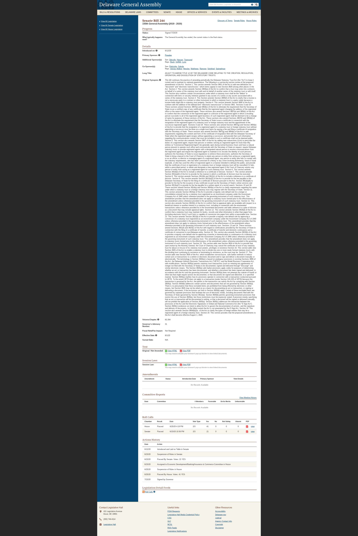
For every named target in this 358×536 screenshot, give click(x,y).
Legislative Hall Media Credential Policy (184, 515)
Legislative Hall (109, 524)
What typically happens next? (152, 38)
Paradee (168, 55)
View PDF (186, 351)
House (179, 12)
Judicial (218, 518)
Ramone (203, 69)
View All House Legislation (111, 29)
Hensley (186, 69)
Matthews (195, 69)
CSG (169, 518)
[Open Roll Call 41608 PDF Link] (248, 426)
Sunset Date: (147, 340)
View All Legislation (109, 21)
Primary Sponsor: (150, 55)
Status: (145, 33)
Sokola (181, 66)
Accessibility (220, 511)
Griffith (178, 62)
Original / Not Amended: (152, 351)
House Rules (251, 21)
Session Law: (148, 365)
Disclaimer (219, 528)
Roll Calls (149, 492)
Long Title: (147, 73)
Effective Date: (148, 335)
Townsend (188, 60)
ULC (169, 521)
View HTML (172, 351)
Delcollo (172, 60)
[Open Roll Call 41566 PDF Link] (248, 431)
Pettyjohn (173, 66)
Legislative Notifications (177, 531)
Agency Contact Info (223, 521)
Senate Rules (239, 21)
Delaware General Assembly (130, 4)
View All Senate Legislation (112, 25)
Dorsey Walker (176, 69)
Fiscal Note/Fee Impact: (152, 331)
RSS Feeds (172, 528)
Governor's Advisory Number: (151, 325)
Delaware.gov (220, 515)
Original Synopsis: (150, 80)
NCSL (170, 524)
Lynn (184, 62)
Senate (167, 12)
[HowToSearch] (252, 4)
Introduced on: (149, 51)
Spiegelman (220, 69)
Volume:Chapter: (149, 320)
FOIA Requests (174, 511)
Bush (172, 62)
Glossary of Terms (225, 21)
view (253, 426)
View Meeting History (248, 398)
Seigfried (211, 69)
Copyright (219, 524)
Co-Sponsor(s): (148, 66)
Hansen (180, 60)
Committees (152, 12)
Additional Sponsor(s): (152, 60)
